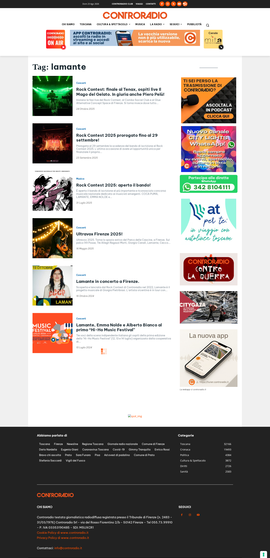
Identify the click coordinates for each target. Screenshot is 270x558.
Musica (80, 179)
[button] (207, 25)
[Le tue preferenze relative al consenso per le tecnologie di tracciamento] (263, 554)
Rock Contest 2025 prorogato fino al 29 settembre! (117, 138)
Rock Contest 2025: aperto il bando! (113, 185)
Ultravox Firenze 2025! (99, 234)
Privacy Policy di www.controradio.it (63, 538)
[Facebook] (161, 3)
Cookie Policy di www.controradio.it (63, 532)
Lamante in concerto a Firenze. (107, 281)
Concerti (81, 83)
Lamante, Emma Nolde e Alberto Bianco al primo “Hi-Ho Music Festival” (119, 327)
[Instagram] (167, 3)
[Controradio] (135, 15)
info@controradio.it (68, 548)
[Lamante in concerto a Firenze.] (53, 286)
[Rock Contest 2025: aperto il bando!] (53, 191)
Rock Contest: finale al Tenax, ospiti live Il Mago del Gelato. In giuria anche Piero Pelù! (120, 92)
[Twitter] (173, 3)
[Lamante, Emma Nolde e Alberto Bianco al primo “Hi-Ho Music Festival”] (53, 333)
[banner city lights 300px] (208, 122)
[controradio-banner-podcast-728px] (135, 45)
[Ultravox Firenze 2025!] (53, 238)
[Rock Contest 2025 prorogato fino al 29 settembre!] (53, 143)
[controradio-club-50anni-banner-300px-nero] (208, 243)
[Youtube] (179, 3)
